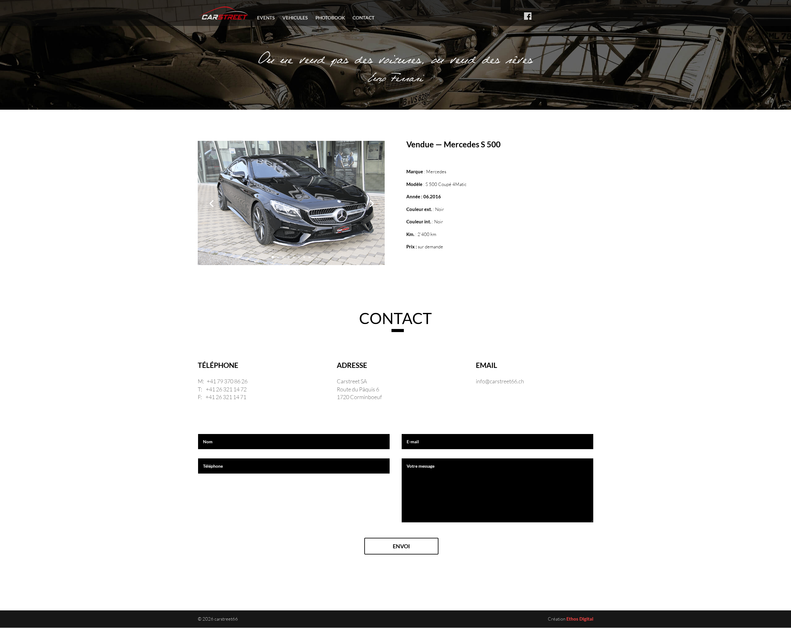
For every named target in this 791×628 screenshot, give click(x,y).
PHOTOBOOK (330, 17)
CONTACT (363, 17)
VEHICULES (295, 17)
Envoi (401, 546)
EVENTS (266, 17)
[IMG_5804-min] (291, 265)
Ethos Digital (579, 619)
